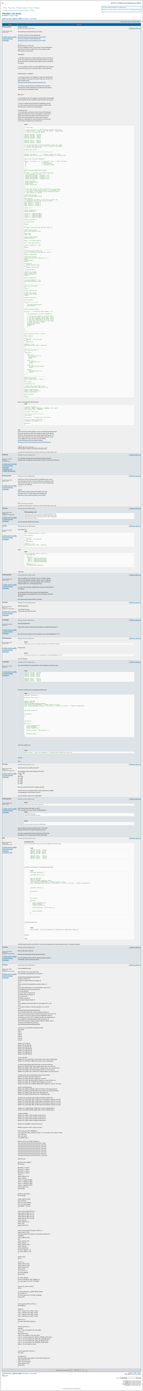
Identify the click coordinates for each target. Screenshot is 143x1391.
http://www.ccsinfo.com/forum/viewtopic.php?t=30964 (32, 40)
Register (38, 8)
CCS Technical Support (135, 9)
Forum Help (12, 8)
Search (31, 8)
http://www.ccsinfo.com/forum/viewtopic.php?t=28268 (32, 37)
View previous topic (126, 21)
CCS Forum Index (24, 18)
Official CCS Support (22, 8)
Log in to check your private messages (19, 10)
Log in (32, 10)
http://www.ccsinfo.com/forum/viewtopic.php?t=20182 (32, 82)
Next (17, 15)
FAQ (6, 8)
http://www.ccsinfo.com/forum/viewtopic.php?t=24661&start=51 (34, 442)
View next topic (136, 21)
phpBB (68, 1388)
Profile (6, 10)
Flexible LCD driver (11, 13)
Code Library (33, 18)
